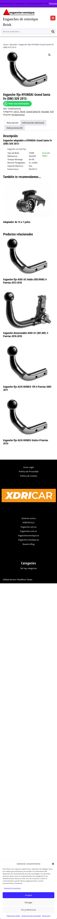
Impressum (46, 916)
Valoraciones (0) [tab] (15, 128)
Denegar (28, 902)
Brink (22, 111)
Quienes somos (28, 518)
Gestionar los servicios (12, 888)
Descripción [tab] (12, 122)
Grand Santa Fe (33, 111)
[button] (53, 863)
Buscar (53, 31)
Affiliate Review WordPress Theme (17, 579)
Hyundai (13, 44)
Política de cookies (13, 916)
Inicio (5, 44)
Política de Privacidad (28, 471)
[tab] (52, 18)
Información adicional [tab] (33, 122)
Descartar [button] (53, 3)
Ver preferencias (28, 909)
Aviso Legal (28, 467)
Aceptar (28, 895)
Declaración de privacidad (31, 916)
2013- (16, 111)
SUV (52, 111)
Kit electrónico (18, 114)
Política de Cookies (28, 475)
